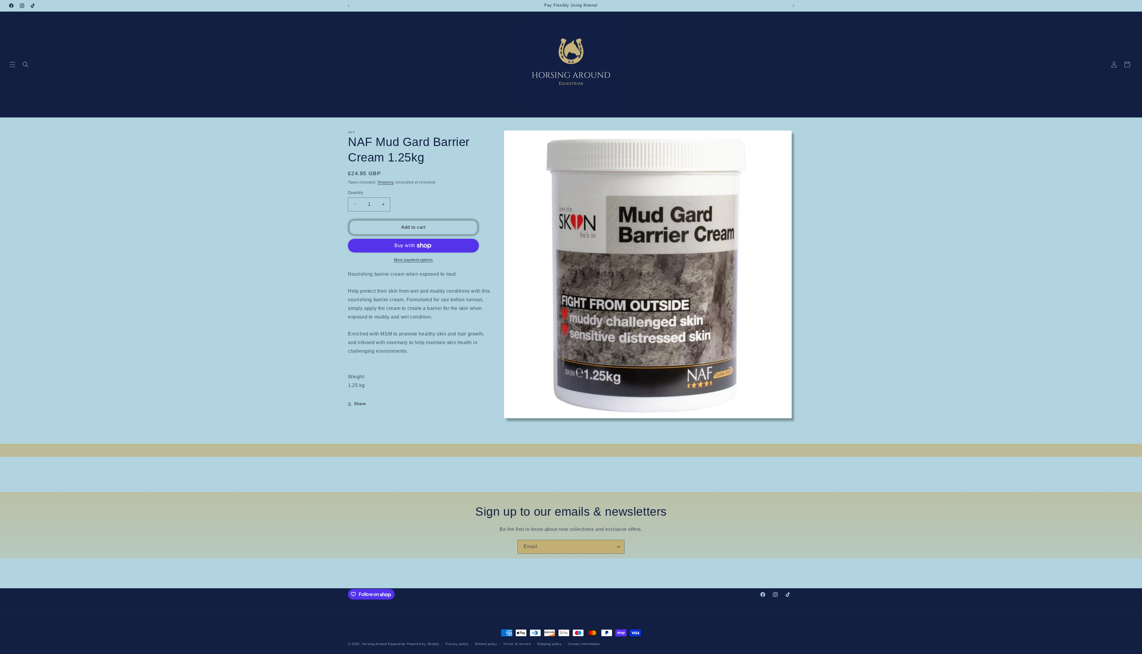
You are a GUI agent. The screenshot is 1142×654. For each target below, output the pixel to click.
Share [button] (360, 403)
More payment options (413, 260)
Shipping (385, 182)
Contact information (584, 644)
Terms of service (517, 644)
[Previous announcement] (348, 5)
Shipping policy (549, 644)
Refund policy (486, 644)
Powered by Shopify (423, 644)
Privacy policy (457, 644)
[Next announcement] (793, 5)
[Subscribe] (617, 547)
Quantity (355, 192)
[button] (12, 64)
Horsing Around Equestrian (384, 644)
